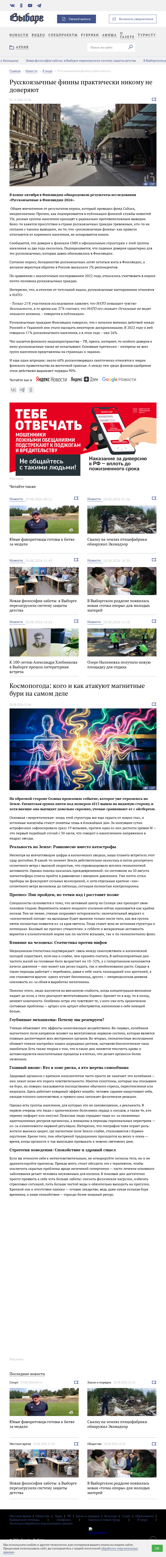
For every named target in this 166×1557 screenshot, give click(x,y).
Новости (32, 71)
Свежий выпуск (80, 19)
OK (157, 1548)
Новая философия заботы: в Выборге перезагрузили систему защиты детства (62, 60)
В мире (48, 71)
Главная (15, 71)
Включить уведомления (136, 19)
